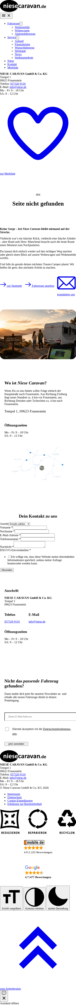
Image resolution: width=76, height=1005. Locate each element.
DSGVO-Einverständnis (15, 550)
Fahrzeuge (13, 23)
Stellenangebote (24, 57)
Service (11, 37)
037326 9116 (18, 83)
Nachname (7, 531)
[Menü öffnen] (6, 16)
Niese (10, 60)
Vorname (6, 527)
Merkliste (12, 67)
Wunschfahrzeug (24, 47)
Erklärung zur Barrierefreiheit (24, 804)
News (18, 54)
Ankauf (19, 41)
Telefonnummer (10, 539)
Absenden (6, 570)
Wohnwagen (22, 30)
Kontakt (12, 64)
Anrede (4, 523)
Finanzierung (22, 44)
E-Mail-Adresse (10, 535)
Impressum (13, 794)
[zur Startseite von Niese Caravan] (23, 11)
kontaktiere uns (66, 294)
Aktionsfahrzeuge (25, 33)
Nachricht (7, 546)
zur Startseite (14, 285)
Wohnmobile (22, 27)
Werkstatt (20, 50)
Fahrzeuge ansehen (42, 285)
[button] (38, 847)
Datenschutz (14, 797)
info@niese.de (18, 87)
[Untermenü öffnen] (21, 24)
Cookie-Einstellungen (20, 800)
